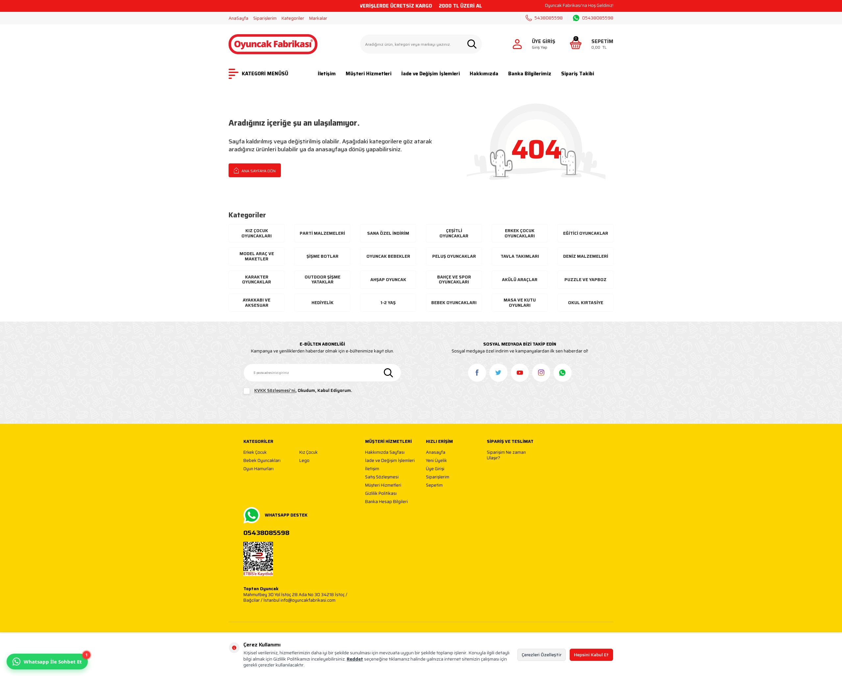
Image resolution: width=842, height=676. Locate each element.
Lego (304, 461)
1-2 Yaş (388, 302)
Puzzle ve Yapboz (585, 279)
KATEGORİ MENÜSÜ (265, 74)
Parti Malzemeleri (322, 233)
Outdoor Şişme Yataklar (322, 280)
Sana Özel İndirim (388, 233)
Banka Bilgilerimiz (529, 74)
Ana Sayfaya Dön (258, 171)
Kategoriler (293, 18)
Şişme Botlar (322, 256)
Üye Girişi (435, 469)
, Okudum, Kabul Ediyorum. (303, 391)
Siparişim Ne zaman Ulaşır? (506, 455)
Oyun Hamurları (258, 469)
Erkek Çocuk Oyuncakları (520, 233)
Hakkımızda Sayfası (385, 452)
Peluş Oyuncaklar (454, 256)
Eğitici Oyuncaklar (585, 233)
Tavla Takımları (520, 256)
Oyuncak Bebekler (388, 256)
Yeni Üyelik (436, 461)
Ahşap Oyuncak (388, 279)
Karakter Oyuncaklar (256, 280)
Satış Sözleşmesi (382, 477)
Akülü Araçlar (519, 279)
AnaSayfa (238, 18)
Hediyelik (322, 302)
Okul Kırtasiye (585, 302)
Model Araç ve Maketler (256, 256)
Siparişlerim (265, 18)
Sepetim (434, 485)
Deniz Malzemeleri (585, 256)
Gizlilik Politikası (381, 494)
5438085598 (548, 18)
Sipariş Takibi (577, 74)
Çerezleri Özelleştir (541, 654)
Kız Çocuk (308, 452)
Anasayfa (435, 452)
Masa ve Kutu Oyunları (520, 303)
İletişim (327, 74)
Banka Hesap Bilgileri (386, 502)
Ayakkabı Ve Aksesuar (256, 303)
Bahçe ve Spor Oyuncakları (454, 280)
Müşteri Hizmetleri (368, 74)
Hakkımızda (484, 74)
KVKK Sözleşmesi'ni (274, 390)
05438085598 (597, 18)
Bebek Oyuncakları (454, 302)
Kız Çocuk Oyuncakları (256, 233)
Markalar (318, 18)
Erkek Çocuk (255, 452)
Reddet (355, 659)
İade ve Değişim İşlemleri (430, 74)
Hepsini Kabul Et (591, 654)
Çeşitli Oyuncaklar (453, 233)
